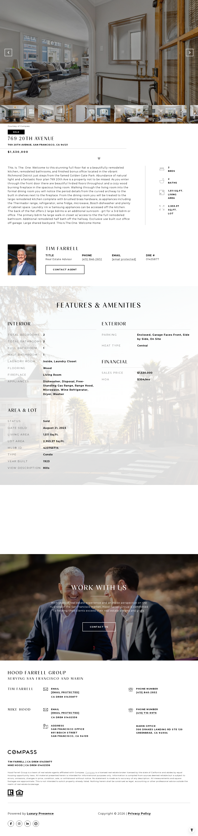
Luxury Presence (40, 813)
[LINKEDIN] (27, 824)
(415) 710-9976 (146, 712)
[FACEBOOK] (11, 824)
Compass (90, 772)
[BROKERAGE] (36, 824)
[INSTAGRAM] (19, 824)
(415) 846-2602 (92, 259)
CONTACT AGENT (65, 269)
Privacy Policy (139, 813)
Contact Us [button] (99, 626)
